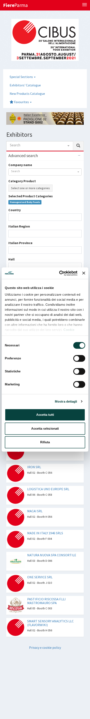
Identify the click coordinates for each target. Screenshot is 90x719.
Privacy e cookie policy (45, 647)
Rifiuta (45, 442)
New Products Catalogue (27, 93)
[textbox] (11, 217)
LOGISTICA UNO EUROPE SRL (48, 489)
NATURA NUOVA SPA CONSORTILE (51, 555)
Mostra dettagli (66, 401)
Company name (20, 165)
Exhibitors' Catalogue (25, 85)
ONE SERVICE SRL (40, 577)
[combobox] (39, 146)
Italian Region (19, 226)
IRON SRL (34, 467)
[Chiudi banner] (83, 273)
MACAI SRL (34, 511)
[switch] (79, 358)
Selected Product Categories (30, 196)
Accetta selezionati (45, 428)
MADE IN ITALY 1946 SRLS (45, 533)
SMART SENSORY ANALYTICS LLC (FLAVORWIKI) (50, 623)
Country (14, 210)
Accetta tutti (45, 414)
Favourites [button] (21, 102)
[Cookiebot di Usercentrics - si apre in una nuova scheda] (59, 273)
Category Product (22, 181)
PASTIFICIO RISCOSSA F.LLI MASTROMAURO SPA (46, 601)
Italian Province (20, 243)
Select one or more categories (30, 188)
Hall (11, 259)
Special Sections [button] (21, 77)
